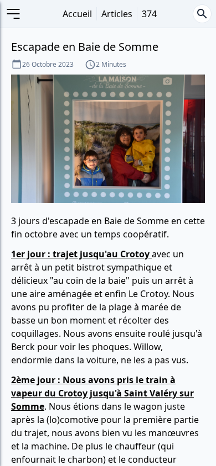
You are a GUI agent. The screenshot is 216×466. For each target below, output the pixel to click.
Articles (116, 14)
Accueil (77, 14)
